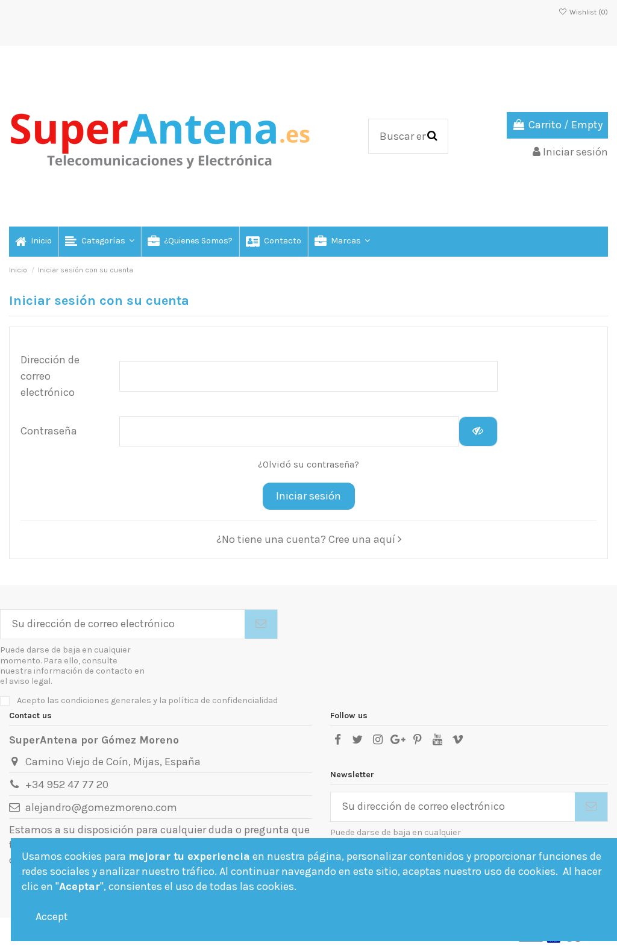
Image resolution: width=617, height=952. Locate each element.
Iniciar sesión (308, 496)
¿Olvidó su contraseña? (308, 464)
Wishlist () (588, 12)
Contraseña (48, 430)
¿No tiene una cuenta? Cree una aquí (307, 539)
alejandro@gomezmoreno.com (101, 807)
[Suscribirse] (261, 624)
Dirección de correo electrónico (50, 376)
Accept (52, 916)
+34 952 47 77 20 (66, 784)
